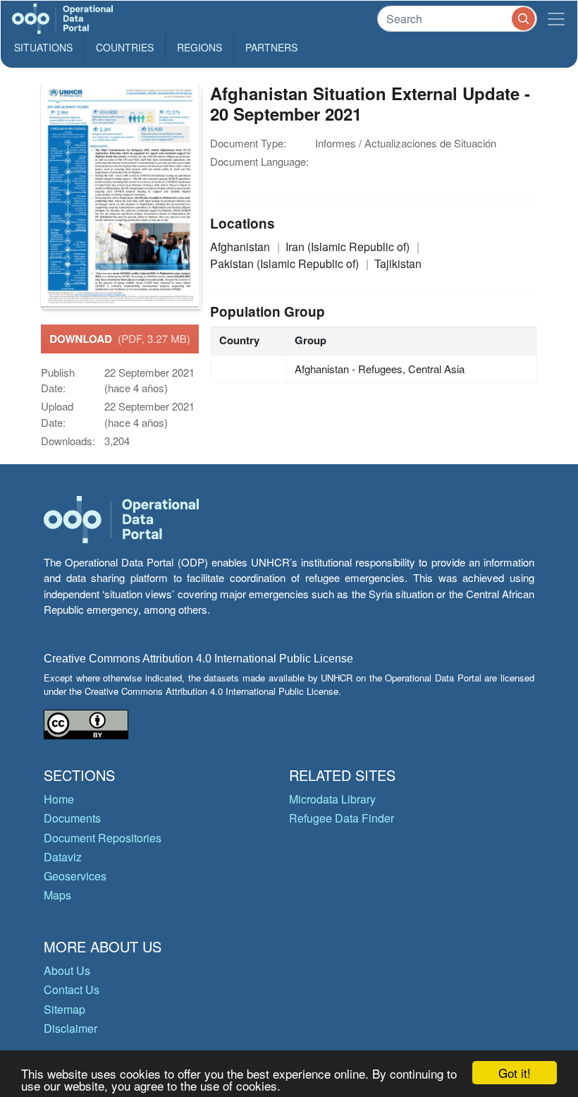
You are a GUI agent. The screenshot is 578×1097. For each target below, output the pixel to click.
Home (59, 799)
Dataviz (63, 857)
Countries (125, 47)
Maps (57, 895)
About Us (67, 970)
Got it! (514, 1072)
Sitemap (64, 1009)
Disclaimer (70, 1028)
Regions (199, 47)
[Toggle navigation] (556, 19)
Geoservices (75, 876)
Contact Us (71, 989)
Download (119, 338)
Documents (72, 818)
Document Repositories (102, 838)
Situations (43, 47)
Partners (271, 47)
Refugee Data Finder (341, 818)
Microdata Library (332, 799)
